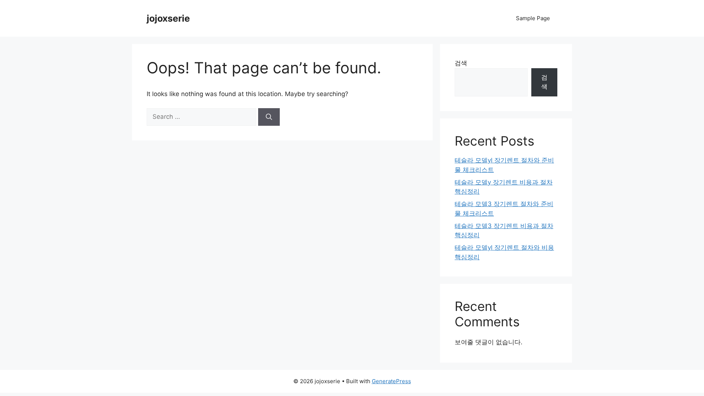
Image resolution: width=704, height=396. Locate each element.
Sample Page (533, 18)
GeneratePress (391, 381)
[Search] (269, 117)
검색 (461, 63)
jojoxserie (168, 18)
